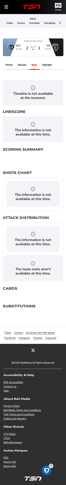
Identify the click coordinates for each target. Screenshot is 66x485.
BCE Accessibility (13, 382)
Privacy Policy (12, 405)
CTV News (10, 433)
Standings (49, 23)
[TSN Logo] (31, 7)
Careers (18, 332)
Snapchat (50, 337)
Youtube (37, 337)
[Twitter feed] (33, 350)
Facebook (10, 337)
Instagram (24, 337)
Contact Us (10, 386)
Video (9, 23)
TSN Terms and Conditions (19, 414)
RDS (6, 457)
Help (6, 390)
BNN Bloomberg (13, 442)
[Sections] (6, 6)
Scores (58, 9)
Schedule (34, 23)
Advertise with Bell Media (40, 332)
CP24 (7, 438)
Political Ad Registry (15, 418)
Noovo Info (10, 461)
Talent (7, 332)
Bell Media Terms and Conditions (22, 410)
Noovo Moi (10, 466)
